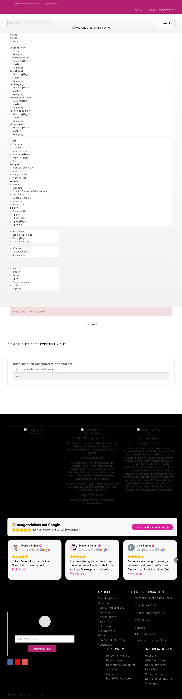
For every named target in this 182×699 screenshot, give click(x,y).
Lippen (15, 279)
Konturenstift (19, 211)
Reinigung (18, 54)
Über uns (151, 655)
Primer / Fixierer (20, 158)
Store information (147, 592)
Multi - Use (18, 171)
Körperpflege (19, 238)
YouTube (17, 661)
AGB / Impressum (156, 660)
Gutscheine (105, 626)
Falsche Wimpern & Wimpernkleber (30, 191)
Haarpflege (18, 231)
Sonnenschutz (20, 255)
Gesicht (16, 275)
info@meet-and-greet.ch (150, 640)
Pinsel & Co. (18, 204)
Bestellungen (114, 660)
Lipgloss (16, 214)
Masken (17, 64)
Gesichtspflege (21, 61)
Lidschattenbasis (21, 198)
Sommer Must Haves (111, 640)
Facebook (10, 661)
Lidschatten (18, 194)
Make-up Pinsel (20, 151)
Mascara (17, 201)
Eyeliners (17, 188)
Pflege (16, 51)
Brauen (16, 184)
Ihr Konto (115, 649)
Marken (102, 635)
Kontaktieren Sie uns (158, 678)
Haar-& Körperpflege (111, 607)
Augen (15, 268)
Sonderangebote (156, 664)
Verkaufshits (153, 674)
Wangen (16, 289)
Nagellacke (105, 644)
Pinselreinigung (20, 282)
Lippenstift (17, 225)
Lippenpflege (19, 221)
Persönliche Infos (117, 655)
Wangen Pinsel (20, 178)
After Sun (17, 248)
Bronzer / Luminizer (22, 168)
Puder (15, 161)
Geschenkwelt (107, 630)
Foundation (18, 147)
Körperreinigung (20, 241)
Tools (15, 285)
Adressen (112, 669)
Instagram (25, 661)
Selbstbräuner (19, 252)
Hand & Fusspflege (22, 235)
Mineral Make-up (21, 154)
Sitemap (150, 683)
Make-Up (103, 603)
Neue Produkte (154, 669)
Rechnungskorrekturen (121, 664)
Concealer (17, 144)
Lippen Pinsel (19, 218)
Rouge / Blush (19, 174)
